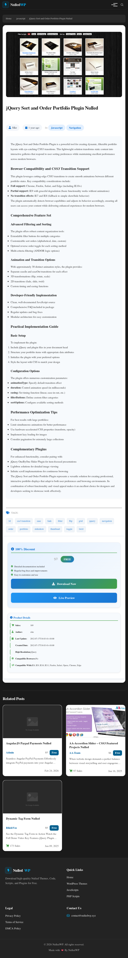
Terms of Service (14, 922)
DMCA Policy (13, 928)
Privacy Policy (13, 916)
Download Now (66, 584)
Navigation (75, 128)
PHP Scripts (73, 896)
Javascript (56, 128)
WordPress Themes (77, 883)
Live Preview (66, 598)
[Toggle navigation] (113, 4)
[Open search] (122, 4)
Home (70, 877)
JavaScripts (72, 890)
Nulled (18, 4)
